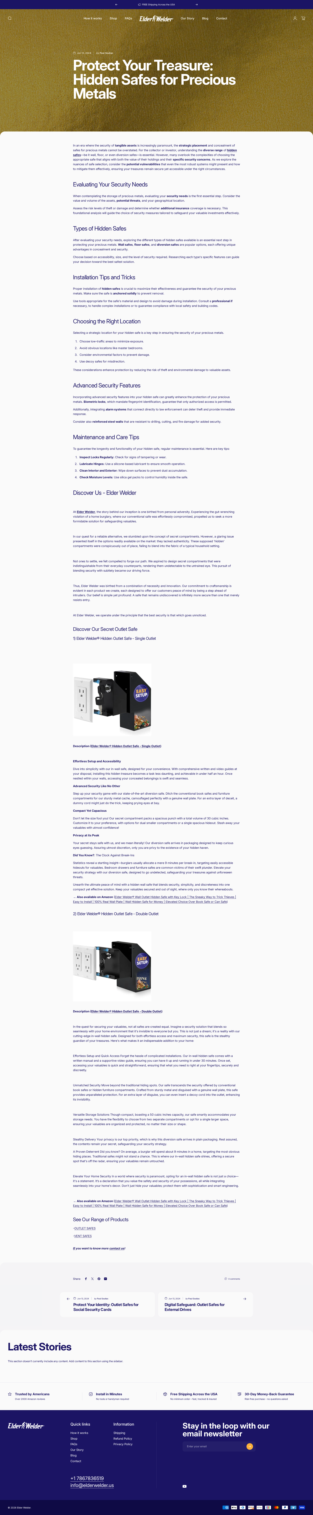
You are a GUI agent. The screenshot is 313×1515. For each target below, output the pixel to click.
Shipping (119, 1433)
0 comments (234, 1279)
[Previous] (116, 4)
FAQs (73, 1444)
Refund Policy (122, 1438)
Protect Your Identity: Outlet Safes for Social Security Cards (106, 1307)
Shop (73, 1438)
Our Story (77, 1450)
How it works (79, 1433)
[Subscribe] (249, 1446)
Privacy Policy (123, 1444)
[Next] (196, 4)
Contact (75, 1461)
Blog (73, 1455)
